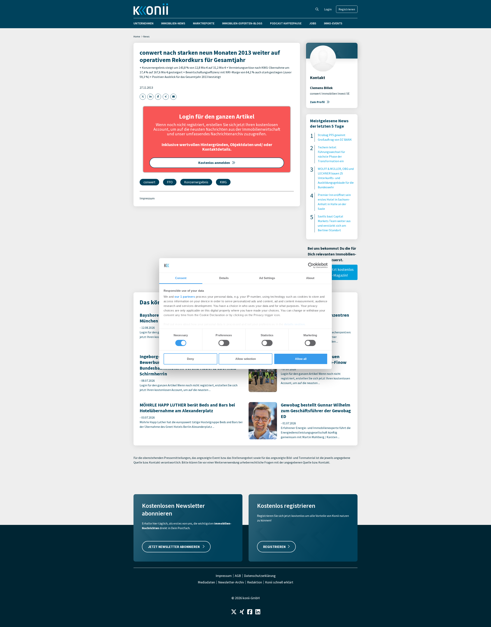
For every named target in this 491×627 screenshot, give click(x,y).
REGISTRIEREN (274, 546)
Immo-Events (333, 23)
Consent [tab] (181, 278)
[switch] (223, 343)
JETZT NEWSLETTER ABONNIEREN (174, 546)
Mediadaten (206, 582)
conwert (149, 182)
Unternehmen (143, 23)
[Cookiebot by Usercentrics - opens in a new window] (311, 265)
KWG (223, 182)
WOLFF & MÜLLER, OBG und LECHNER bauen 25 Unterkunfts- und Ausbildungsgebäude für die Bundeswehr (336, 178)
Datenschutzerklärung (260, 575)
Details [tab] (224, 278)
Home (136, 36)
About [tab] (310, 278)
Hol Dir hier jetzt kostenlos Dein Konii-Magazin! (331, 272)
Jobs (312, 23)
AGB (238, 575)
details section (294, 324)
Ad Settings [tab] (267, 278)
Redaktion (254, 582)
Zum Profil (317, 102)
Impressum (147, 198)
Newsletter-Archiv (231, 582)
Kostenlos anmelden (214, 162)
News (146, 36)
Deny (190, 358)
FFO (170, 182)
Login (328, 9)
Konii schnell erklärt (279, 582)
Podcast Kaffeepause (286, 23)
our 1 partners (185, 296)
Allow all (300, 358)
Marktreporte (203, 23)
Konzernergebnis (196, 182)
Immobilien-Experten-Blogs (242, 23)
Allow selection (245, 358)
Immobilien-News (173, 23)
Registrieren (347, 9)
